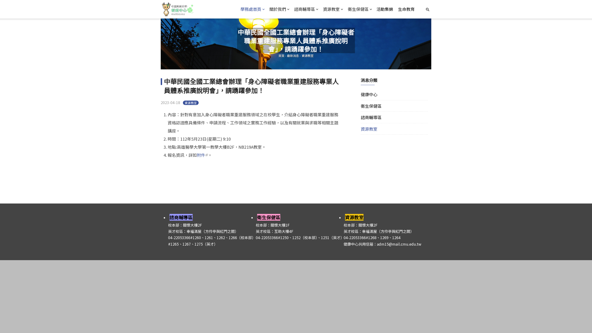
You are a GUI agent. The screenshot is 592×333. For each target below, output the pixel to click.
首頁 (281, 55)
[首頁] (194, 9)
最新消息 (293, 55)
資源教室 (331, 9)
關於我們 (277, 9)
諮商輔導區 (304, 9)
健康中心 (369, 94)
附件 (202, 155)
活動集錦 (384, 9)
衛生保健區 (358, 9)
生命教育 (406, 9)
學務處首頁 (250, 9)
